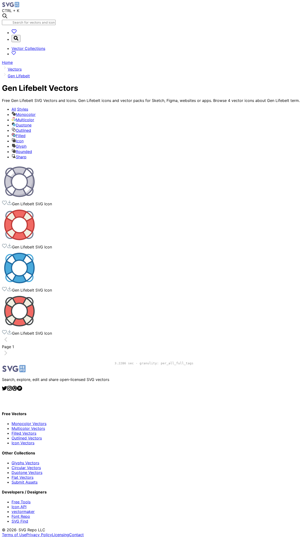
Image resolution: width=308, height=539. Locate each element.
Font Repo (21, 516)
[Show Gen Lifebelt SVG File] (20, 197)
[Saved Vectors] (14, 32)
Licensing (60, 534)
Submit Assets (25, 482)
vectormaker (23, 511)
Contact (76, 534)
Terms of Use (14, 534)
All (20, 109)
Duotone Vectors (27, 472)
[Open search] (16, 38)
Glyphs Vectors (25, 462)
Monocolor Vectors (29, 423)
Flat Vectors (22, 477)
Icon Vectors (23, 442)
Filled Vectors (24, 433)
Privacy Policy (39, 534)
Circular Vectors (26, 467)
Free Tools (21, 501)
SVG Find (20, 521)
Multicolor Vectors (28, 428)
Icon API (19, 506)
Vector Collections (28, 48)
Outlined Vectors (27, 438)
